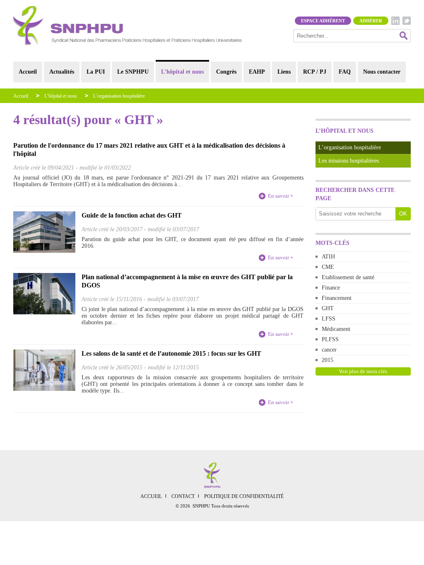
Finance (331, 288)
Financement (337, 298)
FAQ (345, 72)
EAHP (257, 72)
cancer (329, 350)
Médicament (336, 329)
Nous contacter (381, 72)
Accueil (28, 72)
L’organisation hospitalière (119, 96)
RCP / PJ (314, 72)
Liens (284, 72)
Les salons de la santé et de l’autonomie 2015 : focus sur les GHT (171, 353)
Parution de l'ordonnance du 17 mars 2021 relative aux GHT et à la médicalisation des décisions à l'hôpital (149, 149)
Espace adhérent (323, 20)
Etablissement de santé (348, 277)
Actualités (61, 72)
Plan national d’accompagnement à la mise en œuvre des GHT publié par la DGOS (187, 281)
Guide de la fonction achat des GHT (132, 215)
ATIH (328, 257)
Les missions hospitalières (348, 161)
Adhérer (370, 20)
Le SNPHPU (133, 72)
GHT (328, 308)
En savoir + (280, 196)
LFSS (328, 319)
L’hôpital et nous (182, 72)
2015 (327, 360)
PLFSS (330, 339)
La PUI (96, 72)
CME (328, 267)
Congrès (226, 72)
